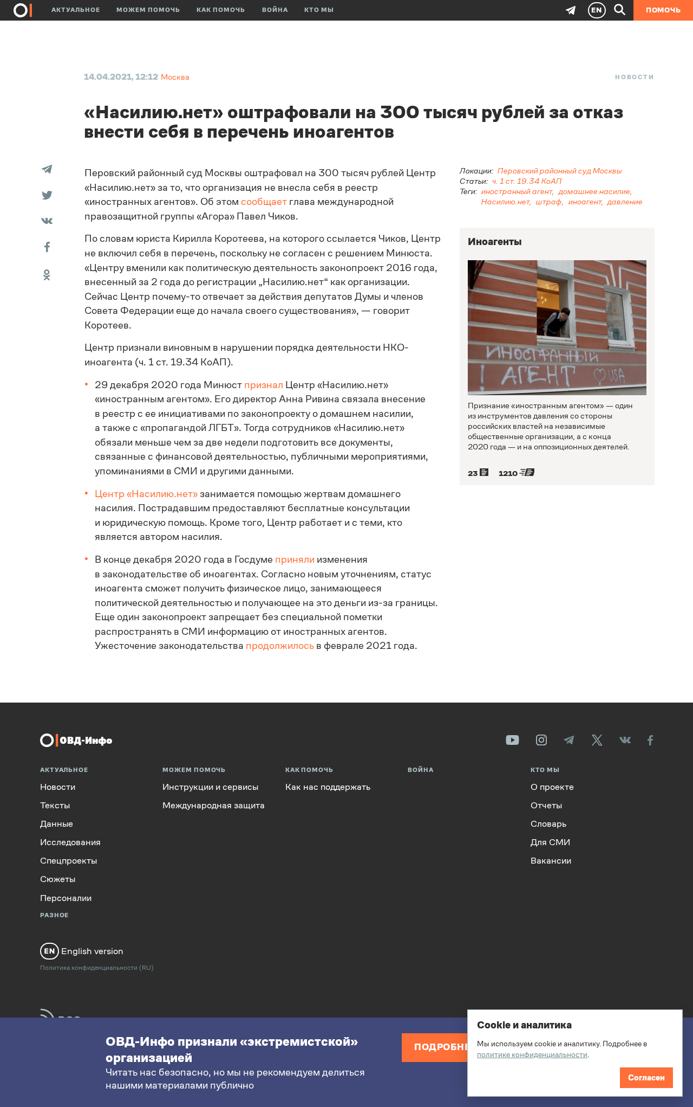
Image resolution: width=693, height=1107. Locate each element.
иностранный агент (516, 191)
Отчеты (546, 805)
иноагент (585, 201)
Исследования (70, 842)
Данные (56, 823)
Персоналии (65, 898)
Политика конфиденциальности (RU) (97, 967)
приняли (295, 559)
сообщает (264, 201)
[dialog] (575, 1053)
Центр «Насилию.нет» (146, 493)
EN (596, 10)
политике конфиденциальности (532, 1054)
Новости (635, 77)
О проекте (552, 786)
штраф (549, 201)
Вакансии (551, 860)
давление (625, 201)
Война (275, 10)
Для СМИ (550, 842)
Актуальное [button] (75, 10)
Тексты (55, 805)
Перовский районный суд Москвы (560, 170)
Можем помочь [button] (148, 10)
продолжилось (280, 645)
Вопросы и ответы (179, 931)
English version (91, 951)
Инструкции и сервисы (210, 786)
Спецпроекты (68, 860)
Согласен (646, 1077)
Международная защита (213, 805)
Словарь (548, 823)
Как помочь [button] (221, 10)
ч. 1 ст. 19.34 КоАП (527, 181)
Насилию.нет (505, 201)
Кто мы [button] (319, 10)
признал (263, 384)
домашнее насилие (594, 191)
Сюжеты (57, 879)
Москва (175, 77)
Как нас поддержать (327, 786)
